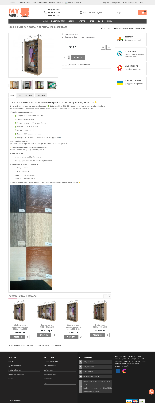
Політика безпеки (14, 370)
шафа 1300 (49, 345)
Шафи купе (58, 345)
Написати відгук (84, 65)
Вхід (142, 3)
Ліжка (109, 21)
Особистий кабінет (51, 361)
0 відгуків (72, 65)
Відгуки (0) (41, 95)
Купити (78, 57)
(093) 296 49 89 (53, 9)
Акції (45, 21)
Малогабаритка (58, 21)
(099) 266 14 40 (53, 15)
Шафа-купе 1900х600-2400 (100, 326)
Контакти (60, 2)
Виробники (48, 379)
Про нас (13, 2)
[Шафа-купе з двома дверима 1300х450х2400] (33, 55)
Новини (52, 2)
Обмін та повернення (39, 2)
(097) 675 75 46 (53, 12)
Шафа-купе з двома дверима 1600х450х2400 (73, 327)
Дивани (71, 21)
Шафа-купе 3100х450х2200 (47, 326)
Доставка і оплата (23, 2)
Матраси (82, 21)
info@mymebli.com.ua (91, 376)
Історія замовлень (50, 366)
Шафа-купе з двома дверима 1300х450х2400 (28, 345)
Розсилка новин (50, 374)
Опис (12, 95)
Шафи (100, 21)
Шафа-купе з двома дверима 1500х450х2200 (20, 327)
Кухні (92, 21)
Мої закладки (48, 370)
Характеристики (25, 95)
